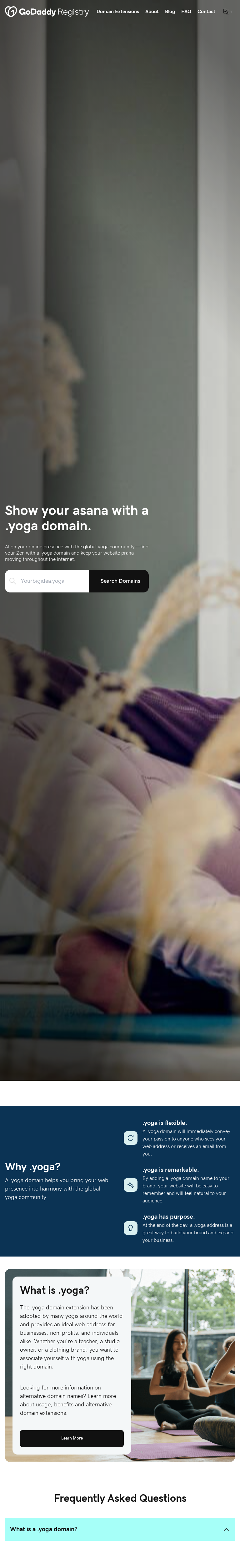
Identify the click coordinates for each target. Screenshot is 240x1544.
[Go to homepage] (47, 11)
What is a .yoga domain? (44, 1529)
